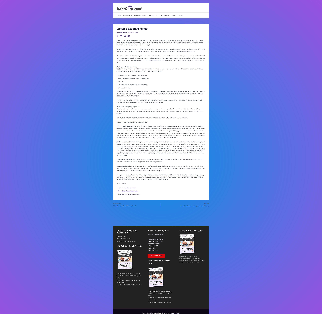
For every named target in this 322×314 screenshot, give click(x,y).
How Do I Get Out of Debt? (127, 188)
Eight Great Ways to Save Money (128, 191)
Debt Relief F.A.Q (153, 246)
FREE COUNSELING (156, 255)
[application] (131, 15)
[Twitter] (121, 36)
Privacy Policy (174, 313)
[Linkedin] (129, 36)
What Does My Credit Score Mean (129, 194)
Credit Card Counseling (155, 241)
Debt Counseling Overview (156, 239)
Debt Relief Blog (153, 250)
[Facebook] (117, 36)
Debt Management (153, 243)
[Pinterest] (125, 36)
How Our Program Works (155, 234)
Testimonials (151, 248)
